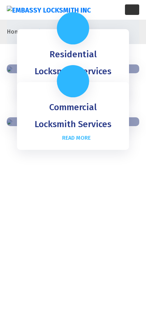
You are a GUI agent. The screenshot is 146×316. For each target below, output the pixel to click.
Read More (76, 138)
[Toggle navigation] (132, 9)
